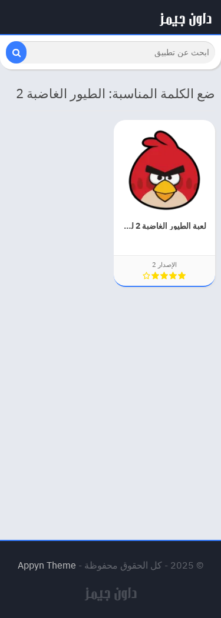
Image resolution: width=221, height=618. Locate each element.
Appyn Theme (47, 565)
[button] (16, 52)
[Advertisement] (110, 406)
